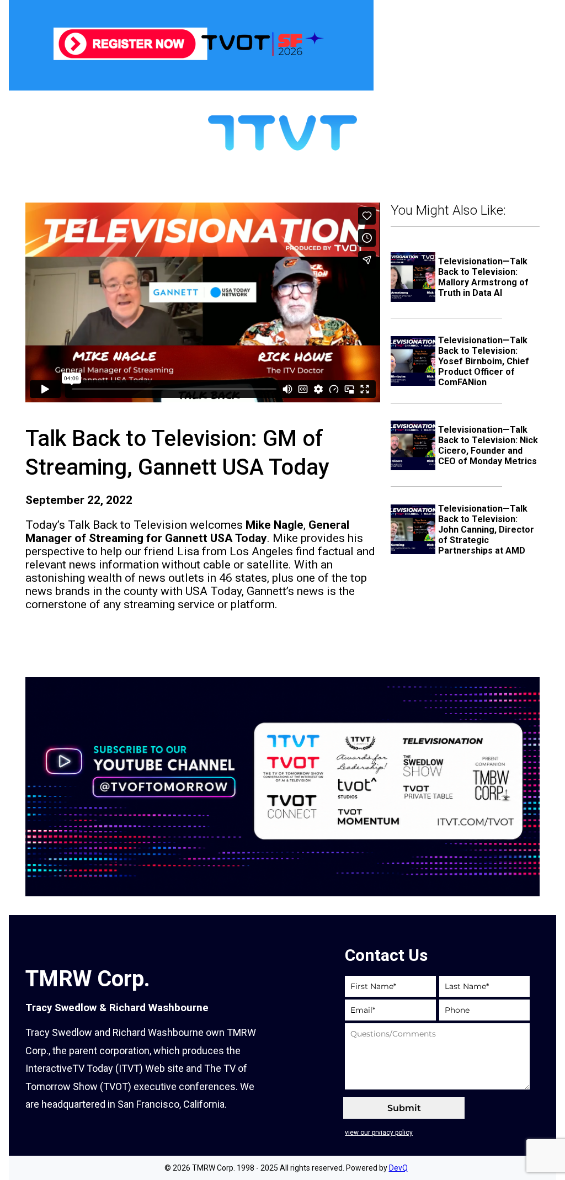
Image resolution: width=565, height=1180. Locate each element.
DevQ (398, 1167)
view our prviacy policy (379, 1132)
